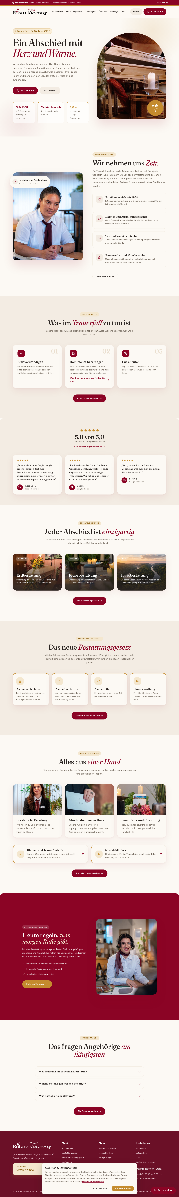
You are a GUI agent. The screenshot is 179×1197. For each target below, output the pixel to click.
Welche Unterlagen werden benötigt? (62, 1083)
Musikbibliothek (106, 1153)
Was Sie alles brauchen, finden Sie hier (87, 380)
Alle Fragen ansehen (88, 1111)
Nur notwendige (99, 1188)
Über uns (103, 11)
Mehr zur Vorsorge (35, 984)
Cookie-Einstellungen (145, 1162)
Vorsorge (114, 11)
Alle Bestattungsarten (88, 600)
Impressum (141, 1148)
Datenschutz (141, 1153)
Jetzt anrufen (27, 90)
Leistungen (91, 11)
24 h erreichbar (165, 1190)
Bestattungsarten (74, 11)
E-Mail (136, 11)
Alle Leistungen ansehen (88, 873)
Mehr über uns (104, 276)
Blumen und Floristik (108, 1148)
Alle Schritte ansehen (87, 398)
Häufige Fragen (105, 1157)
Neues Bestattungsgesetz (74, 1157)
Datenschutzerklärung (93, 1181)
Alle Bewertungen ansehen (88, 446)
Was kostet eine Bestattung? (57, 1095)
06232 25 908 (162, 3)
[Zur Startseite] (30, 11)
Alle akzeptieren (123, 1188)
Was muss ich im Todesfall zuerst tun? (63, 1071)
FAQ (123, 11)
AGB (138, 1157)
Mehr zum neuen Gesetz (88, 715)
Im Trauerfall (57, 11)
